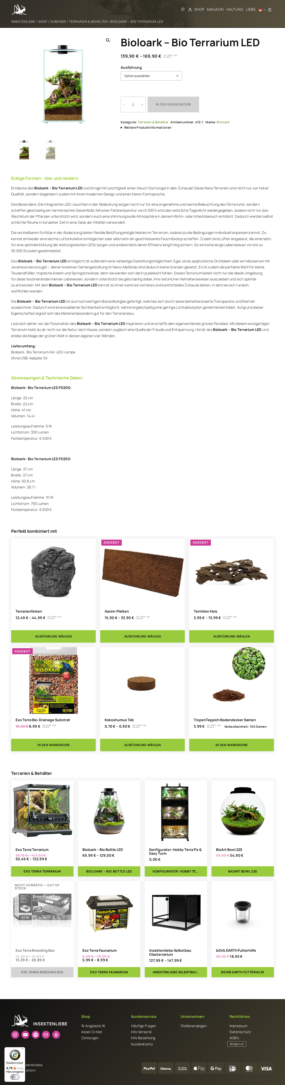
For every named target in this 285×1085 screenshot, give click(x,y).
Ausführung (131, 67)
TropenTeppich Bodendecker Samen (225, 720)
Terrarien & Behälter (88, 21)
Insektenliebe (23, 21)
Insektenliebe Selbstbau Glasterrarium (170, 953)
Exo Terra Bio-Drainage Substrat (43, 720)
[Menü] (22, 1050)
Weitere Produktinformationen (147, 127)
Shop (43, 21)
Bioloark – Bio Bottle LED (102, 850)
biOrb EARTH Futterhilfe (236, 951)
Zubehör (58, 21)
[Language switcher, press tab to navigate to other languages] (262, 9)
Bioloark (223, 122)
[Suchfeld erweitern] (183, 9)
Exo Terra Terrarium (32, 850)
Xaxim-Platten (117, 611)
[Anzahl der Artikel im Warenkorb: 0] (269, 9)
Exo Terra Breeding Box (35, 951)
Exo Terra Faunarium (99, 951)
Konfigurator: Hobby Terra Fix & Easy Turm (175, 852)
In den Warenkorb (173, 104)
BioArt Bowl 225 (229, 850)
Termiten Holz (205, 611)
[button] (108, 40)
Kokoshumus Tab (119, 720)
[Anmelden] (190, 9)
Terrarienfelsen (29, 611)
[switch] (14, 1077)
